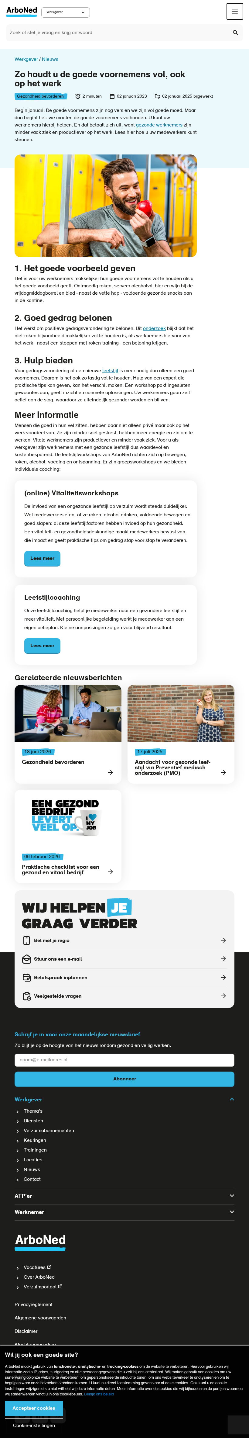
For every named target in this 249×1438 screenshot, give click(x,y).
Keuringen (35, 1140)
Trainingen (35, 1150)
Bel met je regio (52, 940)
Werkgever (54, 12)
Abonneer (124, 1079)
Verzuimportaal (40, 1287)
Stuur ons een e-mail (58, 959)
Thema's (33, 1111)
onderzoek (154, 328)
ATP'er (23, 1196)
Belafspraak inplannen (60, 977)
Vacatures (35, 1267)
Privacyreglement (34, 1304)
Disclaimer (26, 1331)
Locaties (33, 1160)
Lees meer (42, 558)
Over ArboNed (39, 1277)
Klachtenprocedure (35, 1345)
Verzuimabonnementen (49, 1130)
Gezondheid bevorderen (40, 97)
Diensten (33, 1121)
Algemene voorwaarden (40, 1318)
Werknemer (29, 1212)
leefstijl (110, 371)
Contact (32, 1179)
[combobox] (124, 32)
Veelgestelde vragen (58, 996)
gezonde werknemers (159, 125)
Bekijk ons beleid (99, 1394)
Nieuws (32, 1169)
